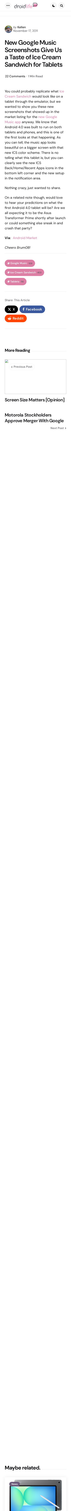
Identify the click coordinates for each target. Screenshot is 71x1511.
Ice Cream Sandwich (25, 272)
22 (15, 76)
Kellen (21, 27)
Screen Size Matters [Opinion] (34, 400)
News (15, 1484)
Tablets (17, 281)
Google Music (21, 263)
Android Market (25, 238)
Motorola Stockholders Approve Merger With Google (34, 418)
